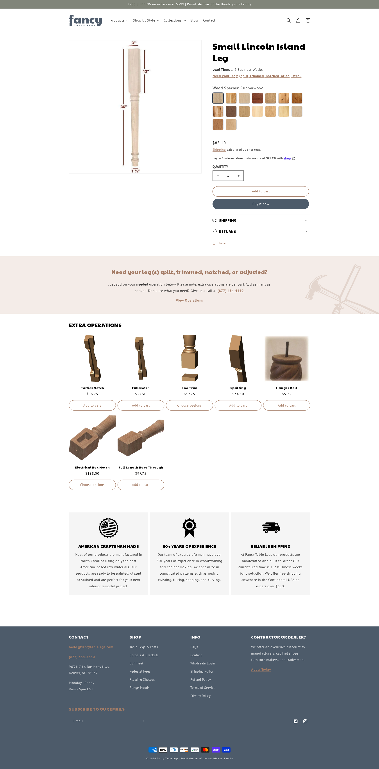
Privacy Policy (200, 696)
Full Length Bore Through (141, 467)
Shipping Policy (202, 671)
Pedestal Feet (140, 671)
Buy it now (260, 204)
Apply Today (261, 669)
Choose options (189, 405)
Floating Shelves (142, 679)
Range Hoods (140, 688)
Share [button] (222, 243)
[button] (119, 20)
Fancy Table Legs (167, 758)
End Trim (189, 388)
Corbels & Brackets (144, 655)
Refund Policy (200, 679)
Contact (196, 655)
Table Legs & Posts (144, 647)
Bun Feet (136, 663)
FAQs (194, 647)
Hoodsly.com (215, 758)
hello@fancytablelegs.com (91, 647)
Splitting (238, 388)
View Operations (189, 300)
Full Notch (141, 388)
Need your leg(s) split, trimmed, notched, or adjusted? (257, 76)
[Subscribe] (143, 721)
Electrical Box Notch (92, 467)
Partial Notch (92, 388)
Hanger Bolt (286, 388)
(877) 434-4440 (230, 290)
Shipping (219, 150)
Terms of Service (203, 688)
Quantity (220, 167)
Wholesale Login (202, 663)
